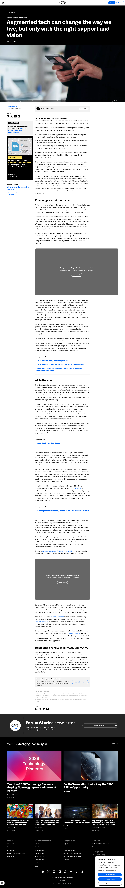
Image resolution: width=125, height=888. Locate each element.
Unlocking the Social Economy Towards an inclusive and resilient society (63, 511)
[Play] (38, 108)
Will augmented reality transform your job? (52, 360)
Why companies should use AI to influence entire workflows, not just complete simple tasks (47, 822)
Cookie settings (110, 883)
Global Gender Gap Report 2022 (48, 443)
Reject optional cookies (110, 874)
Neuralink (81, 395)
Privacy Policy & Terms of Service (62, 877)
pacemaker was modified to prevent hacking (57, 551)
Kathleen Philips (12, 106)
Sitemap (62, 880)
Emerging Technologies (17, 18)
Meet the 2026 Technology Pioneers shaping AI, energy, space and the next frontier (31, 787)
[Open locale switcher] (2, 883)
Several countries (74, 633)
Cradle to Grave (75, 488)
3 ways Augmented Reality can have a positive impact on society (60, 364)
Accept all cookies (110, 879)
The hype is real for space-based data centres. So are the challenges (77, 821)
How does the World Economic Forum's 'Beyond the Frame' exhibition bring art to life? (18, 822)
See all (115, 744)
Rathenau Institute (41, 622)
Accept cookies (76, 275)
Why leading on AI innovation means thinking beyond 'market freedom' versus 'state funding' (103, 822)
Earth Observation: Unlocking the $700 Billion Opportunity (88, 786)
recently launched (57, 617)
